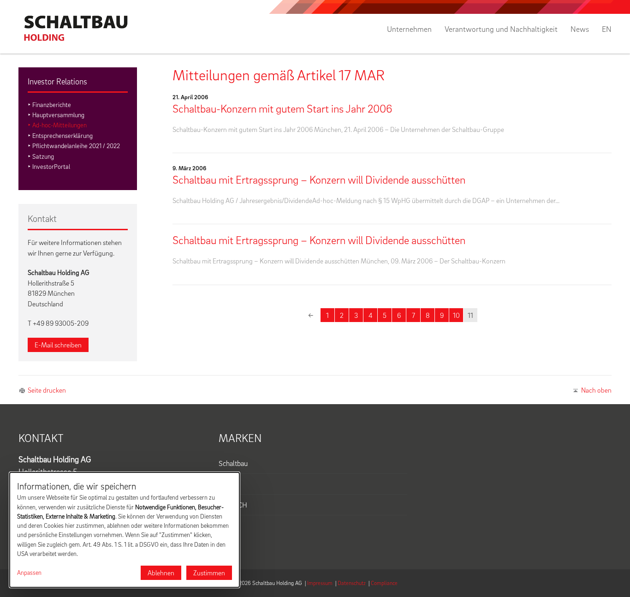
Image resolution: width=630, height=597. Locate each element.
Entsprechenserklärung (62, 135)
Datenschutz (352, 582)
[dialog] (124, 530)
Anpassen (29, 572)
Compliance (384, 582)
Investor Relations (57, 81)
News (580, 29)
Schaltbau (233, 463)
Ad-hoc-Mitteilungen (59, 125)
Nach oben (596, 390)
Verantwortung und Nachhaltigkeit (501, 29)
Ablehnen (161, 572)
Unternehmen (409, 29)
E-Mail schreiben (58, 344)
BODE (228, 484)
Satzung (43, 156)
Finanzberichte (51, 104)
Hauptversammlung (58, 115)
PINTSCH (233, 504)
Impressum (320, 582)
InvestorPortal (51, 166)
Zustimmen (209, 572)
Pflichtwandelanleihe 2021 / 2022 (76, 145)
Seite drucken (47, 390)
